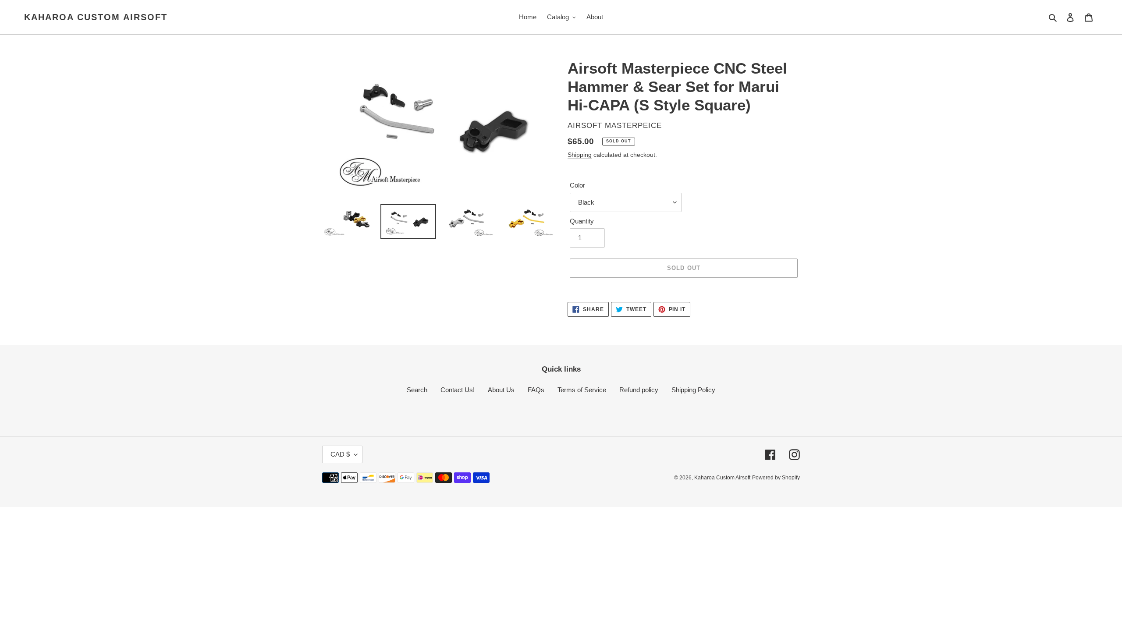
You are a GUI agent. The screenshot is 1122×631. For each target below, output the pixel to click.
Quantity (582, 221)
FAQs (536, 389)
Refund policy (638, 389)
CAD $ (340, 454)
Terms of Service (581, 389)
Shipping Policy (693, 389)
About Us (501, 389)
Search (417, 389)
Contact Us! (457, 389)
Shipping (580, 154)
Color (577, 185)
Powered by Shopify (776, 478)
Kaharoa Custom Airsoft (95, 17)
